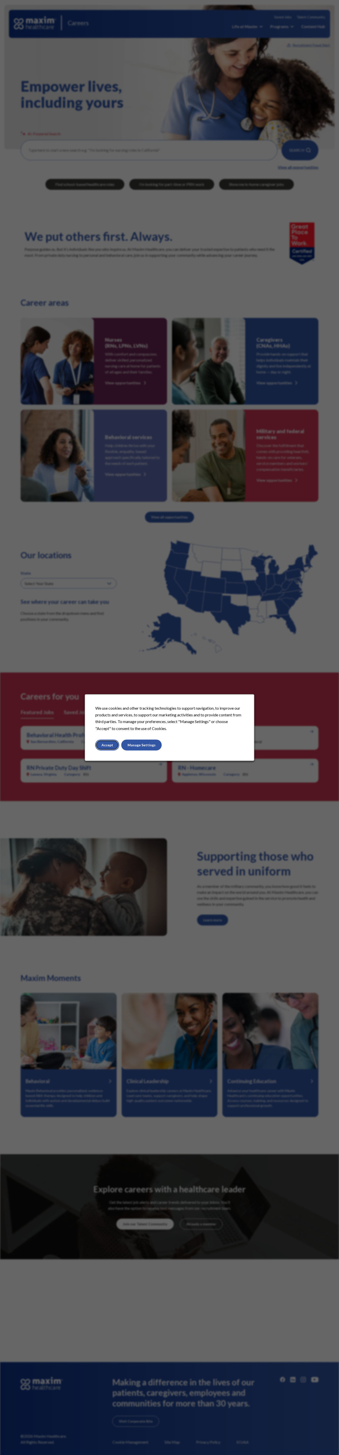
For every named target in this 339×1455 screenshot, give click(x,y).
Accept (107, 745)
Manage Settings (142, 745)
